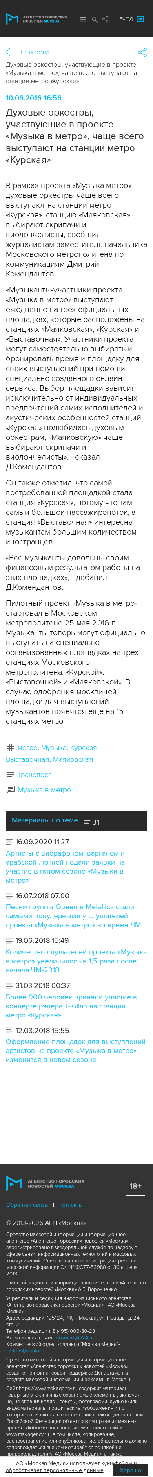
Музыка (54, 747)
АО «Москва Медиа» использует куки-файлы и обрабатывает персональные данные (71, 1467)
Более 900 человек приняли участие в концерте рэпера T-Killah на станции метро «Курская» (71, 1005)
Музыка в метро (44, 789)
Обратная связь (27, 1204)
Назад (13, 52)
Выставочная (27, 759)
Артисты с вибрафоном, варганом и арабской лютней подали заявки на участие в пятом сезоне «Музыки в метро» (65, 867)
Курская (83, 747)
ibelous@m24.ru (24, 1351)
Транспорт (34, 774)
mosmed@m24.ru (74, 1337)
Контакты (71, 1204)
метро (28, 747)
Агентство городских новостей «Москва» (36, 18)
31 (95, 822)
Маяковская (73, 759)
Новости (35, 52)
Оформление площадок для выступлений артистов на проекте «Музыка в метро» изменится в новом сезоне (76, 1050)
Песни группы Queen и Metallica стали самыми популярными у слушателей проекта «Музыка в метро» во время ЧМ (73, 915)
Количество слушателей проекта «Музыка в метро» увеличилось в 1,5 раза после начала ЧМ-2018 (76, 960)
